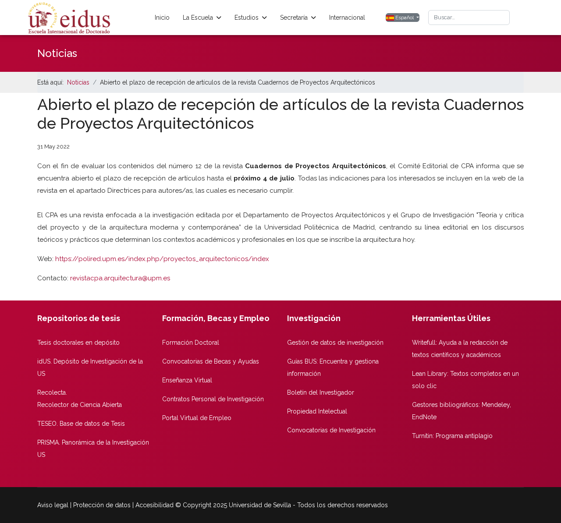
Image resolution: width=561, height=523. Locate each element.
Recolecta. (52, 392)
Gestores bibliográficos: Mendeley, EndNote (461, 411)
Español (404, 17)
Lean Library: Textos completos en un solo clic (465, 379)
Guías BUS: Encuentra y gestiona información (333, 367)
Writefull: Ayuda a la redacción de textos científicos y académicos (460, 348)
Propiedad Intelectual (317, 411)
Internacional (347, 17)
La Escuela (198, 17)
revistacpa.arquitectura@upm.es (120, 278)
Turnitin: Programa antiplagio (452, 435)
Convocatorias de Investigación (331, 430)
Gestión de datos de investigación (335, 342)
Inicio (162, 17)
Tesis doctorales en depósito (78, 342)
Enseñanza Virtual (187, 380)
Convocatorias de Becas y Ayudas (210, 361)
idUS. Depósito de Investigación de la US (90, 367)
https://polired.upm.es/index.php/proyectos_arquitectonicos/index (162, 259)
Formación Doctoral (190, 342)
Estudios (246, 17)
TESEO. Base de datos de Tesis (81, 423)
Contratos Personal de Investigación (213, 399)
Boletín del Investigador (320, 392)
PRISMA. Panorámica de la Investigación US (93, 448)
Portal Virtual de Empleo (196, 417)
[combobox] (469, 17)
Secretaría (294, 17)
